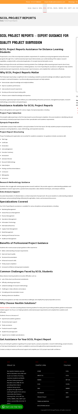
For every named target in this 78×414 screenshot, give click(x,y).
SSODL (55, 8)
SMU (65, 8)
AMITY (70, 8)
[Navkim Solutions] (8, 8)
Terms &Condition (43, 401)
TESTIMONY (40, 393)
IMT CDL (50, 8)
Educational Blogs (43, 405)
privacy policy (41, 397)
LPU (74, 8)
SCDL (40, 8)
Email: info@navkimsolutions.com (54, 2)
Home (29, 8)
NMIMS (61, 8)
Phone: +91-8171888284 (33, 2)
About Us (35, 8)
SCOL (45, 8)
